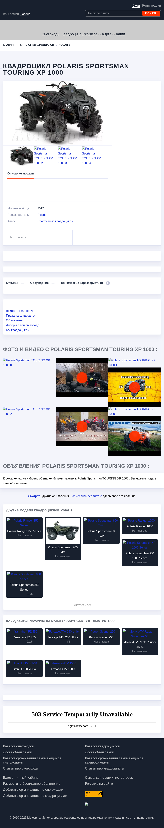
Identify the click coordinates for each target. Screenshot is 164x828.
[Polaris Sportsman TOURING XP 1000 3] (134, 411)
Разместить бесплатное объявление (31, 783)
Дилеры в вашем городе (22, 325)
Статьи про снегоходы (20, 768)
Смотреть (34, 496)
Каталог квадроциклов (102, 746)
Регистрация (151, 5)
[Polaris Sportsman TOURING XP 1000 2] (29, 411)
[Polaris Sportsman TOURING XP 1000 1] (134, 362)
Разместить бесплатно (86, 496)
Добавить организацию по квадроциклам (35, 796)
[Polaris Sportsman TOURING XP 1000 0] (29, 362)
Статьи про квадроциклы (104, 768)
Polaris (41, 214)
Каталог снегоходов (18, 746)
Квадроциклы (72, 34)
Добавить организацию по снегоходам (33, 789)
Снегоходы (51, 34)
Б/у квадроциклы (18, 330)
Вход (136, 5)
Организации (113, 34)
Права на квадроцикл (21, 315)
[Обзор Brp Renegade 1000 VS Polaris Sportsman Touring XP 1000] (82, 426)
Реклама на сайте (99, 783)
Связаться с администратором (109, 777)
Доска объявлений (17, 752)
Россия (25, 14)
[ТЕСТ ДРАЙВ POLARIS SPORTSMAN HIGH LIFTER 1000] (134, 436)
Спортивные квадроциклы (55, 221)
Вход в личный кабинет (21, 777)
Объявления (92, 34)
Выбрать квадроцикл (20, 310)
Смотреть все (82, 605)
